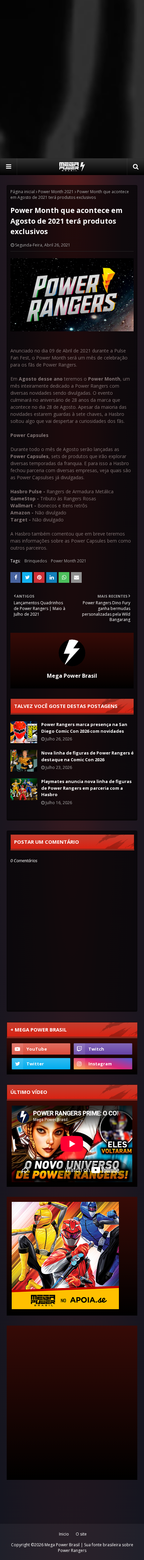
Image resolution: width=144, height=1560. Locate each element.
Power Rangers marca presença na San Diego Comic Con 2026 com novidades (84, 727)
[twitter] (41, 1063)
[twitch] (103, 1049)
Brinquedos (35, 561)
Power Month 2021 (56, 191)
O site (81, 1534)
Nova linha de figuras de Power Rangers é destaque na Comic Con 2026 (87, 756)
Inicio (64, 1534)
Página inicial (22, 191)
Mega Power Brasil (72, 675)
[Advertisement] (72, 79)
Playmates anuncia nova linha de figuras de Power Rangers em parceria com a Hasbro (86, 787)
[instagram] (103, 1063)
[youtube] (41, 1049)
